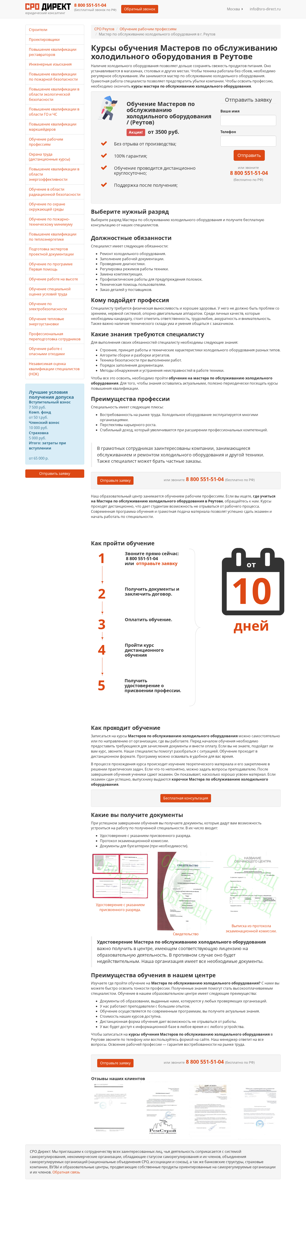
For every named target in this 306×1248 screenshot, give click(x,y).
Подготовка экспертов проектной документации (51, 252)
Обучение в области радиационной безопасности (54, 192)
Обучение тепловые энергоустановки (46, 321)
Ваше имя (229, 111)
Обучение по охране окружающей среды (47, 207)
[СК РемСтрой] (161, 1110)
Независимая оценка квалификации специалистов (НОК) (54, 368)
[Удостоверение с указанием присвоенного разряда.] (120, 876)
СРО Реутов (104, 28)
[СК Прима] (259, 1110)
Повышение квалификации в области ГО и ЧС (54, 112)
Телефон (228, 131)
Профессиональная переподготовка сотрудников (54, 336)
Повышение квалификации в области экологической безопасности (54, 94)
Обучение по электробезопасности (48, 306)
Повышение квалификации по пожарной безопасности (53, 77)
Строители (38, 29)
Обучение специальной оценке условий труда (50, 291)
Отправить (249, 155)
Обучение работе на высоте (53, 279)
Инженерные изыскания (50, 64)
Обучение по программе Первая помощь (51, 267)
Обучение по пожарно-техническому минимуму (51, 222)
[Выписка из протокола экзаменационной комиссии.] (251, 887)
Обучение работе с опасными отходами (47, 351)
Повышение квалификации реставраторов (52, 52)
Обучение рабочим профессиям (148, 28)
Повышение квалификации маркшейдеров (52, 127)
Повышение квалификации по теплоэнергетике (52, 237)
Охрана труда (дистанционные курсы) (49, 157)
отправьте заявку (156, 563)
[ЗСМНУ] (210, 1110)
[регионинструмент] (112, 1107)
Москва (234, 9)
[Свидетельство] (185, 891)
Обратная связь (66, 1172)
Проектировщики (44, 39)
